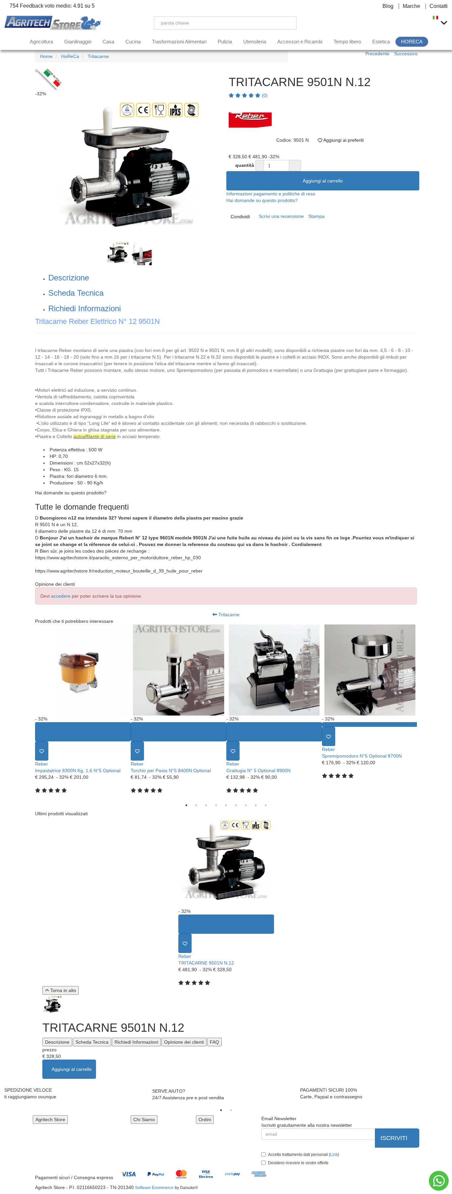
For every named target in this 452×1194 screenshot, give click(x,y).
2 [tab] (196, 805)
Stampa (316, 216)
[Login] (389, 23)
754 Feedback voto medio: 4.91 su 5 (51, 6)
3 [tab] (206, 805)
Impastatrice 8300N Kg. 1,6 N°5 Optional (77, 770)
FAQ (214, 1042)
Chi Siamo (144, 1119)
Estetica (381, 41)
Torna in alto (62, 990)
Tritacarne (228, 614)
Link (334, 1154)
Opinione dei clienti (184, 1042)
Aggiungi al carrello (323, 180)
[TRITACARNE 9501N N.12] (226, 862)
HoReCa (412, 41)
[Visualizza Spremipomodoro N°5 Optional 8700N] (370, 724)
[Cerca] (286, 22)
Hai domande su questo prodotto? (262, 200)
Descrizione (68, 277)
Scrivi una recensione (281, 216)
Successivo (406, 53)
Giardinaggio (77, 41)
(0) (264, 95)
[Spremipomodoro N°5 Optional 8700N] (370, 670)
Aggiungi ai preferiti (343, 140)
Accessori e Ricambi (299, 41)
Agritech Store (50, 1119)
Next (422, 712)
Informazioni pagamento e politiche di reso (270, 193)
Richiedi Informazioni (84, 308)
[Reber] (250, 120)
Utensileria (254, 41)
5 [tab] (226, 805)
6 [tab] (236, 805)
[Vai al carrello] (420, 23)
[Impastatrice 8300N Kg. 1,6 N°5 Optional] (83, 670)
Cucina (133, 41)
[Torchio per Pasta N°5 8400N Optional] (178, 670)
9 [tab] (265, 805)
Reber (41, 764)
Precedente (377, 53)
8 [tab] (255, 805)
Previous (27, 169)
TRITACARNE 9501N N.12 (206, 963)
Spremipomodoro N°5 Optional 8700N (362, 756)
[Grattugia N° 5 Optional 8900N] (274, 670)
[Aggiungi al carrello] (83, 731)
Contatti (438, 6)
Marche (411, 6)
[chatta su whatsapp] (439, 1181)
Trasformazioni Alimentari (179, 41)
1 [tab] (186, 805)
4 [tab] (216, 805)
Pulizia (225, 41)
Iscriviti (395, 1138)
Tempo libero (347, 41)
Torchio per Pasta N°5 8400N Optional (171, 770)
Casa (108, 41)
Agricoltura (41, 41)
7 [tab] (246, 805)
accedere (60, 596)
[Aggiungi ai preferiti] (41, 751)
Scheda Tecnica (76, 292)
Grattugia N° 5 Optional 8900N (258, 770)
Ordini (205, 1119)
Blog (388, 6)
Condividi (240, 216)
